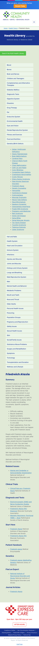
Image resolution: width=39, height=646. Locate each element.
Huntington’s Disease (19, 193)
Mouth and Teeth (13, 295)
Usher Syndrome (18, 229)
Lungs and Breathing (14, 272)
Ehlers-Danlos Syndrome (21, 179)
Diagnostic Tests (13, 94)
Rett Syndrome (17, 213)
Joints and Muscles (14, 263)
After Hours (19, 624)
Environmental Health (15, 121)
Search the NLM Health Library (13, 53)
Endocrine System (13, 117)
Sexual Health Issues (14, 331)
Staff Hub (20, 644)
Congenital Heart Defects (21, 172)
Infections (10, 255)
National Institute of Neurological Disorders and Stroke (20, 576)
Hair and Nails (12, 237)
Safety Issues (12, 326)
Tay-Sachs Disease (19, 223)
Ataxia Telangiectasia (19, 154)
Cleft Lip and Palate (19, 168)
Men (8, 281)
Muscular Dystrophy (19, 197)
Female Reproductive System (17, 130)
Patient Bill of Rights (19, 632)
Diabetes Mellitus (13, 90)
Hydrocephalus (17, 195)
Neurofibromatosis (18, 202)
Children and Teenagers (15, 78)
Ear (8, 112)
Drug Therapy (12, 108)
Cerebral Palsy (17, 158)
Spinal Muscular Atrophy (21, 220)
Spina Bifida (16, 218)
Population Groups (14, 317)
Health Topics (13, 28)
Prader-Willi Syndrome (20, 209)
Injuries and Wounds (14, 259)
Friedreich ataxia (16, 549)
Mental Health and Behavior (17, 286)
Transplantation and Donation (18, 362)
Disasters (10, 103)
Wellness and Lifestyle (15, 367)
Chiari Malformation (19, 165)
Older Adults (11, 304)
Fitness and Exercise (14, 135)
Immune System (12, 250)
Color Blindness (17, 170)
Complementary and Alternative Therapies (18, 84)
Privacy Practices (32, 632)
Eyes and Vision (12, 126)
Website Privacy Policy (14, 635)
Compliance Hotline (9, 630)
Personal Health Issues (15, 308)
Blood (9, 65)
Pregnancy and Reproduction (17, 322)
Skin (8, 335)
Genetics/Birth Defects (15, 144)
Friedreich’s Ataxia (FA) (18, 536)
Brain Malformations (19, 156)
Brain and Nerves (13, 74)
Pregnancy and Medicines (21, 211)
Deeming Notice (6, 632)
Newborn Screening (19, 204)
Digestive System (13, 99)
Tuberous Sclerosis (19, 227)
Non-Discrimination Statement (26, 630)
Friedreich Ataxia (18, 186)
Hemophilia (16, 190)
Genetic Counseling (19, 188)
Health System (12, 241)
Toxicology (11, 358)
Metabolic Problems (14, 290)
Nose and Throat (13, 299)
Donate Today (20, 6)
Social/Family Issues (14, 340)
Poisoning (10, 313)
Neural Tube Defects (19, 200)
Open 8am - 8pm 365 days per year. (19, 619)
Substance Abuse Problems (17, 344)
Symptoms (11, 353)
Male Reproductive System (16, 277)
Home (5, 28)
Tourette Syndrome (19, 225)
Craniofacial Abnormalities (21, 174)
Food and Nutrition (13, 139)
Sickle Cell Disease (19, 216)
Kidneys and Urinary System (17, 268)
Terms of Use (27, 635)
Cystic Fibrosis (17, 177)
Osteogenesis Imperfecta (21, 207)
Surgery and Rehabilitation (16, 349)
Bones (9, 69)
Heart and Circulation (14, 246)
